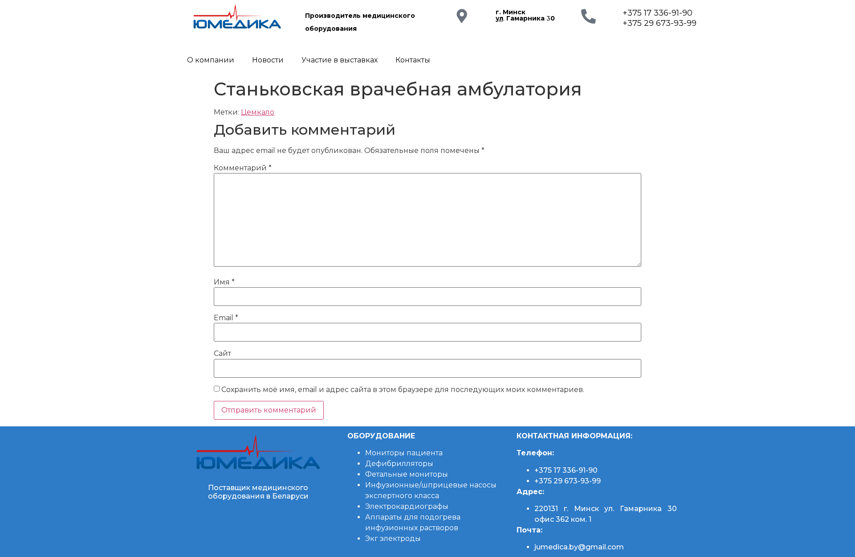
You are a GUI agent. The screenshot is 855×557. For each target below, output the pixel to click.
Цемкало (257, 112)
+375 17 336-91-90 (657, 13)
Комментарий (243, 168)
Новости (268, 60)
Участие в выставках (339, 60)
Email (226, 318)
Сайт (222, 353)
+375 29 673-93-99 (659, 23)
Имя (224, 282)
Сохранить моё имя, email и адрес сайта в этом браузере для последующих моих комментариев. (402, 389)
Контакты (412, 60)
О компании (210, 60)
